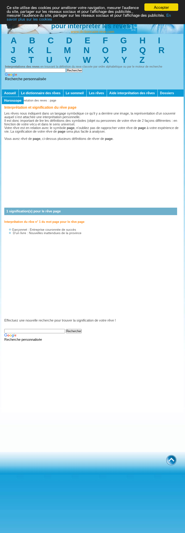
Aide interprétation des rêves (132, 93)
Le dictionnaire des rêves (40, 93)
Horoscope (12, 100)
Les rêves (96, 93)
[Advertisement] (92, 174)
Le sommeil (75, 93)
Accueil (10, 93)
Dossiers (167, 93)
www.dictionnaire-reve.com (92, 32)
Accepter (161, 7)
